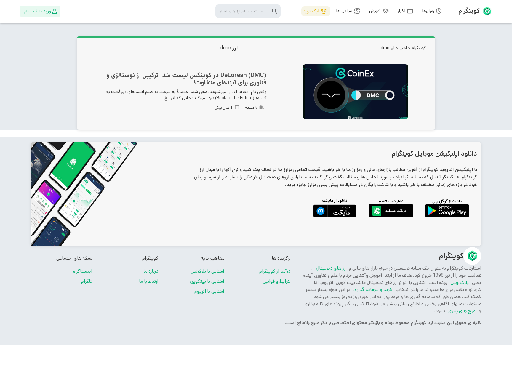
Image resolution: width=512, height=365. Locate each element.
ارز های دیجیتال (331, 268)
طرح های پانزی (462, 311)
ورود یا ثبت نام (37, 11)
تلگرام (86, 281)
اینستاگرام (82, 271)
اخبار (403, 48)
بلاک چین (459, 282)
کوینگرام (419, 48)
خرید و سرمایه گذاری (372, 289)
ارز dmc (387, 48)
